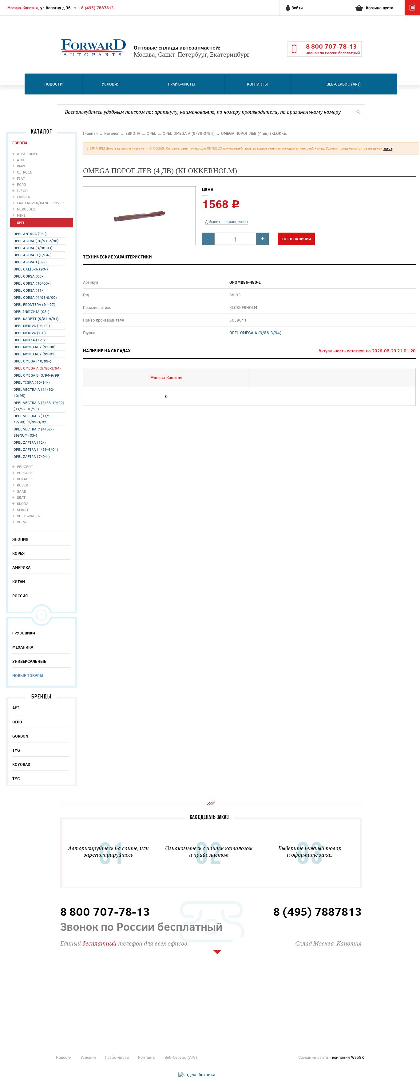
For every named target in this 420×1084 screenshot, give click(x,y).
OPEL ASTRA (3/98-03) (33, 247)
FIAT (21, 178)
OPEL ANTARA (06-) (30, 233)
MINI (21, 215)
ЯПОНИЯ (20, 539)
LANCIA (23, 196)
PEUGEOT (25, 466)
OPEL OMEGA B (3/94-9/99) (37, 375)
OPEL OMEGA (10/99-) (32, 360)
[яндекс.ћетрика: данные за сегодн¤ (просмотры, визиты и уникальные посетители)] (196, 1075)
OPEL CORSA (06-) (29, 276)
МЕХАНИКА (22, 647)
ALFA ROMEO (27, 153)
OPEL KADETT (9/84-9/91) (36, 318)
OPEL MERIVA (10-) (30, 332)
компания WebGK (348, 1057)
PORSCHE (25, 472)
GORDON (20, 736)
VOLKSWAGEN (28, 515)
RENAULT (24, 478)
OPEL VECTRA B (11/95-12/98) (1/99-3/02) (34, 418)
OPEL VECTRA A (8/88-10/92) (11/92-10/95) (39, 405)
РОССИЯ (20, 595)
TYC (16, 778)
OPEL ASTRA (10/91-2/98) (36, 240)
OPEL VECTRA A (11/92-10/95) (34, 392)
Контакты (257, 84)
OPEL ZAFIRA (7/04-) (32, 456)
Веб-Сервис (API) (344, 84)
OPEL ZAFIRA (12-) (30, 442)
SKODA (23, 503)
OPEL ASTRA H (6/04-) (33, 254)
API (15, 707)
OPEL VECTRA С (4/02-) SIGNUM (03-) (34, 432)
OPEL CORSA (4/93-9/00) (35, 297)
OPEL (21, 222)
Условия (111, 84)
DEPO (17, 722)
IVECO (22, 190)
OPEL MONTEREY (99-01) (35, 353)
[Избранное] (412, 14)
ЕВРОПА (19, 143)
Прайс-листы (181, 84)
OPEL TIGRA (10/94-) (32, 382)
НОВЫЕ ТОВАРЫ (27, 675)
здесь (387, 148)
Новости (53, 84)
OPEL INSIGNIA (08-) (32, 311)
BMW (21, 165)
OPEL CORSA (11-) (29, 290)
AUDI (21, 159)
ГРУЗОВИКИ (23, 633)
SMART (23, 509)
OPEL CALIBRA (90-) (31, 268)
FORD (21, 184)
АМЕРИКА (21, 567)
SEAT (21, 497)
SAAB (21, 491)
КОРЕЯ (18, 553)
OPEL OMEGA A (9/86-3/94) (37, 368)
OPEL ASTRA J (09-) (30, 261)
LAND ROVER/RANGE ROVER (40, 202)
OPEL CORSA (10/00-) (32, 283)
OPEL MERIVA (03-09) (32, 325)
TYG (16, 750)
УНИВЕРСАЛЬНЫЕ (29, 661)
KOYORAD (21, 764)
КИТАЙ (18, 581)
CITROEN (24, 172)
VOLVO (22, 521)
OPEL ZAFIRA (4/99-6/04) (36, 449)
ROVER (22, 484)
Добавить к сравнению (226, 221)
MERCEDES (26, 208)
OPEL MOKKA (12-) (29, 339)
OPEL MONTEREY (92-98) (35, 346)
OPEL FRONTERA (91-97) (34, 304)
